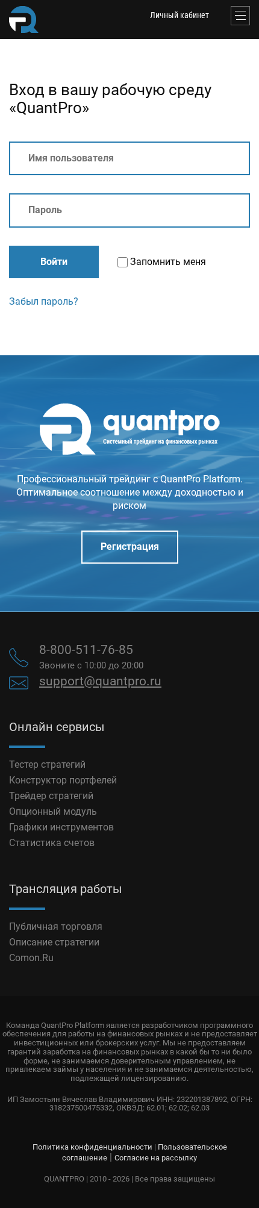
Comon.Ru (31, 958)
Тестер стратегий (47, 764)
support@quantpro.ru (100, 681)
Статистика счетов (52, 842)
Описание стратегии (54, 942)
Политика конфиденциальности (92, 1146)
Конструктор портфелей (63, 780)
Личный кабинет (179, 15)
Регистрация (130, 546)
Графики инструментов (61, 827)
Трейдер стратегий (51, 796)
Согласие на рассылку (155, 1157)
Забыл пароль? (43, 301)
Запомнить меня (167, 262)
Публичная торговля (55, 926)
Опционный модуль (53, 811)
